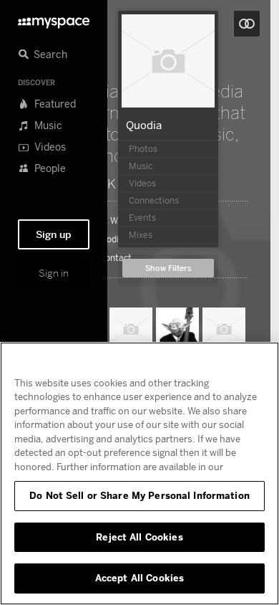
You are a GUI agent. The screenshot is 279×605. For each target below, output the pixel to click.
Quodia (144, 125)
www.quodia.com (109, 239)
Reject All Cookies (139, 536)
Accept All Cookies (139, 577)
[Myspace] (53, 19)
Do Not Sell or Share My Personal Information (139, 495)
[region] (139, 473)
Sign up (54, 234)
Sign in (54, 273)
